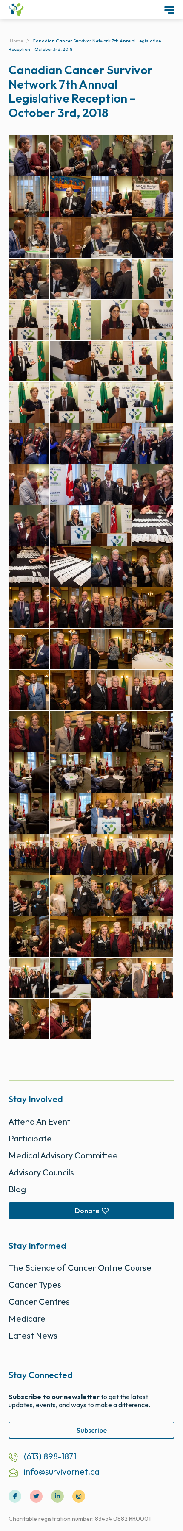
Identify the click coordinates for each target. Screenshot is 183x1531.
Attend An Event (40, 1121)
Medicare (27, 1318)
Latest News (33, 1335)
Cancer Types (35, 1284)
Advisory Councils (41, 1172)
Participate (30, 1138)
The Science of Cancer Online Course (80, 1267)
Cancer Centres (39, 1301)
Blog (17, 1189)
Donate (87, 1210)
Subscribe (92, 1430)
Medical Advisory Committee (63, 1155)
